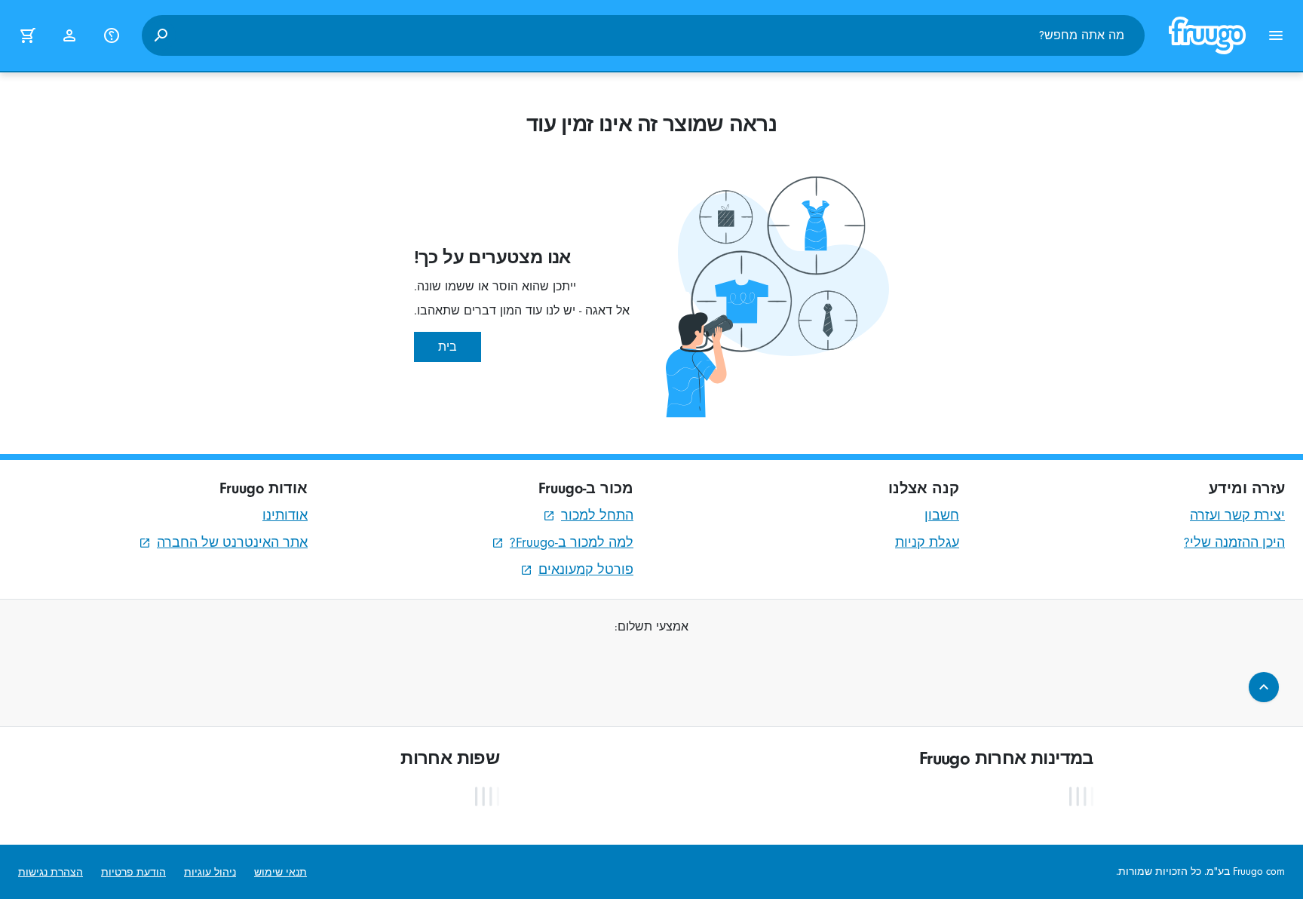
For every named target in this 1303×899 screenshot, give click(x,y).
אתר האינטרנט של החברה (232, 543)
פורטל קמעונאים (585, 570)
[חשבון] (69, 35)
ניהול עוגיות (210, 872)
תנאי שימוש (280, 872)
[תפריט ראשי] (1276, 35)
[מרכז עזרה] (112, 35)
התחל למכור (597, 515)
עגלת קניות (927, 543)
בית (447, 347)
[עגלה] (27, 35)
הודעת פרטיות (133, 872)
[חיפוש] (161, 35)
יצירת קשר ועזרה (1237, 515)
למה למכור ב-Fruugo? (571, 543)
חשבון (941, 515)
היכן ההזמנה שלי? (1234, 543)
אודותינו (285, 515)
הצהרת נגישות (50, 872)
